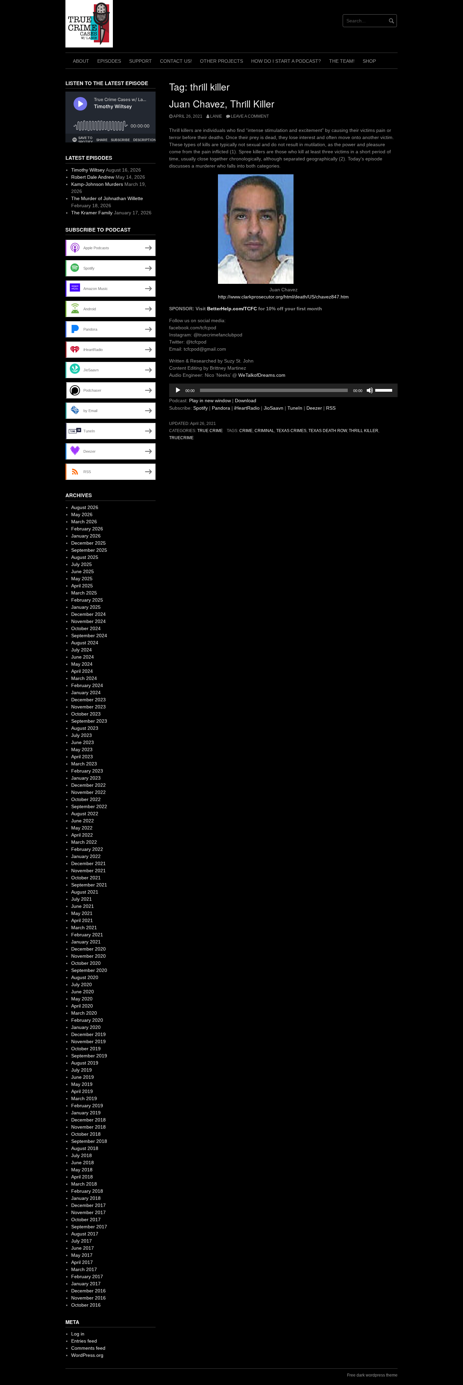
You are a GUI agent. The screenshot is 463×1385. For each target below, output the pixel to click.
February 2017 (87, 1276)
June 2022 (82, 820)
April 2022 (82, 835)
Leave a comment (250, 116)
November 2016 (88, 1298)
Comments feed (88, 1348)
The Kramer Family (92, 212)
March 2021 (84, 927)
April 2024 (82, 671)
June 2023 (82, 742)
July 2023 (81, 735)
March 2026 (84, 521)
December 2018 (88, 1120)
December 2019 (88, 1034)
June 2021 (82, 906)
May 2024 (82, 664)
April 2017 (82, 1262)
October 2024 (86, 628)
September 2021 (89, 884)
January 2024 (86, 692)
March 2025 (84, 593)
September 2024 (89, 635)
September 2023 (89, 721)
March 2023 (84, 763)
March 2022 (84, 842)
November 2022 (88, 792)
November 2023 (88, 706)
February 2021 (87, 934)
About (81, 61)
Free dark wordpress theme (372, 1375)
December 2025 (88, 543)
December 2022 (88, 785)
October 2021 (86, 877)
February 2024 (87, 685)
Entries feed (84, 1341)
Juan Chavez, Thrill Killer (221, 103)
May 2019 (82, 1084)
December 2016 (88, 1290)
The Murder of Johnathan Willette (107, 198)
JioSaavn (273, 408)
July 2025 (81, 564)
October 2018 (86, 1134)
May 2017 (82, 1255)
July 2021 (81, 899)
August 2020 (84, 977)
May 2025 (82, 578)
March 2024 (84, 678)
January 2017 (86, 1283)
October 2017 (86, 1219)
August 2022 (84, 813)
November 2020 (88, 956)
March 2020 (84, 1013)
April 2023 (82, 756)
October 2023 (86, 714)
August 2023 (84, 728)
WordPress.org (87, 1355)
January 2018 (86, 1198)
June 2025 (82, 571)
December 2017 (88, 1205)
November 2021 (88, 870)
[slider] (384, 390)
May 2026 (82, 514)
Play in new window (210, 400)
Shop (369, 61)
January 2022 (86, 856)
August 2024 (84, 642)
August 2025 (84, 557)
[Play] (178, 390)
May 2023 (82, 749)
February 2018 (87, 1191)
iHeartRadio (247, 408)
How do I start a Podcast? (286, 61)
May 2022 (82, 828)
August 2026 (84, 507)
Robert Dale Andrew (92, 177)
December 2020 (88, 949)
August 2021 (84, 892)
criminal (264, 430)
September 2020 (89, 970)
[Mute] (369, 390)
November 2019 (88, 1041)
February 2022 (87, 849)
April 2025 (82, 585)
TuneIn (294, 408)
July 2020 (81, 984)
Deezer (314, 408)
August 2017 (84, 1233)
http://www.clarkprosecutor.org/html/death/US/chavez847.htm (283, 296)
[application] (283, 390)
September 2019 (89, 1055)
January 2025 (86, 607)
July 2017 (81, 1241)
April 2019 (82, 1091)
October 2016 (86, 1305)
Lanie (216, 116)
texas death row (327, 430)
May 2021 (82, 913)
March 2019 (84, 1098)
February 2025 (87, 600)
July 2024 (81, 649)
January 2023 (86, 778)
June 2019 (82, 1077)
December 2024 (88, 614)
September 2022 (89, 806)
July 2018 (81, 1155)
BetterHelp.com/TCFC (232, 308)
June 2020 (82, 991)
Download (245, 400)
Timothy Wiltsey (88, 170)
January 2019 (86, 1112)
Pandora (221, 408)
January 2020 (86, 1027)
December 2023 (88, 699)
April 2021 (82, 920)
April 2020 (82, 1006)
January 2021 (86, 941)
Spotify (200, 408)
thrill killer (363, 430)
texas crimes (291, 430)
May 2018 (82, 1169)
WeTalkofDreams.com (261, 375)
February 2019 (87, 1105)
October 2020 (86, 963)
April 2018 (82, 1176)
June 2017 (82, 1248)
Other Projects (221, 61)
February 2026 (87, 528)
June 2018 (82, 1162)
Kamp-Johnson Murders (97, 184)
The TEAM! (342, 61)
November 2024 (88, 621)
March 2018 (84, 1184)
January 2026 (86, 536)
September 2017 (89, 1226)
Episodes (109, 61)
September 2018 (89, 1141)
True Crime (210, 430)
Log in (77, 1334)
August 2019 (84, 1063)
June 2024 (82, 657)
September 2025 (89, 550)
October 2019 (86, 1048)
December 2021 (88, 863)
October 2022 (86, 799)
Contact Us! (176, 61)
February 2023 (87, 771)
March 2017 (84, 1269)
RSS (331, 408)
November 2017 (88, 1212)
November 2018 (88, 1127)
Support (140, 61)
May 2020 (82, 998)
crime (246, 430)
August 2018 (84, 1148)
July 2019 (81, 1070)
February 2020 (87, 1020)
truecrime (181, 437)
